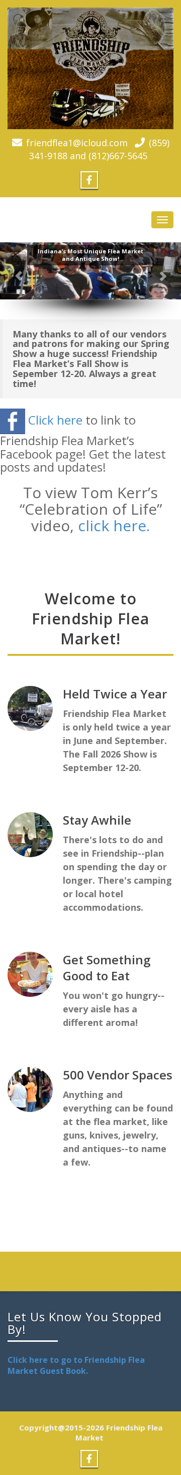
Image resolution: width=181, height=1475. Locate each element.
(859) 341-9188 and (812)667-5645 (99, 149)
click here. (114, 525)
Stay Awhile (97, 820)
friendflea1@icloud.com (77, 143)
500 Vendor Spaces (117, 1074)
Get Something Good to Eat (106, 967)
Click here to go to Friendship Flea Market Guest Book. (76, 1365)
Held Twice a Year (115, 693)
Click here (55, 420)
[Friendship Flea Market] (90, 68)
